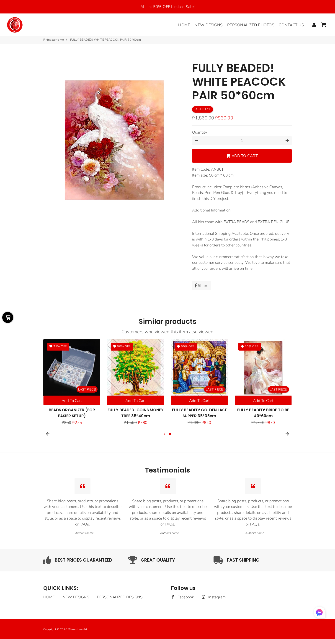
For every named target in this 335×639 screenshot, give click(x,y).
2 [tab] (170, 434)
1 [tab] (165, 434)
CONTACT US (291, 25)
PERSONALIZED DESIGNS (119, 597)
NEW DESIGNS (209, 25)
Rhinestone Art (53, 40)
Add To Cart (72, 400)
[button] (319, 613)
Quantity (199, 132)
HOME (184, 25)
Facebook (185, 597)
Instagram (216, 597)
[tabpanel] (71, 382)
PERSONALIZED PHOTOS (250, 25)
